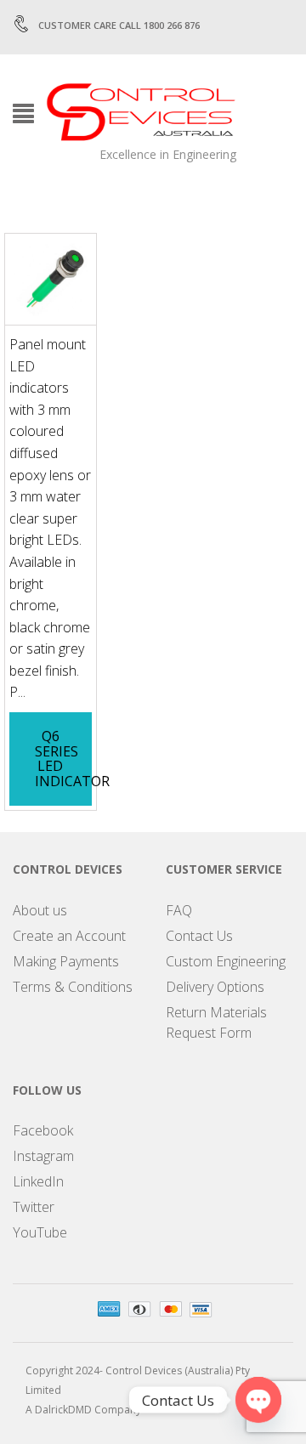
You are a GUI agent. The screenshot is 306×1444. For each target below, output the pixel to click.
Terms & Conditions (73, 986)
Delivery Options (215, 986)
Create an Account (69, 935)
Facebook (43, 1130)
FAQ (179, 910)
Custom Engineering (226, 961)
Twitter (33, 1207)
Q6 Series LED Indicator (72, 758)
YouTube (40, 1232)
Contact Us (199, 935)
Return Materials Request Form (216, 1022)
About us (40, 910)
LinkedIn (38, 1181)
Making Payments (66, 961)
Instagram (43, 1156)
